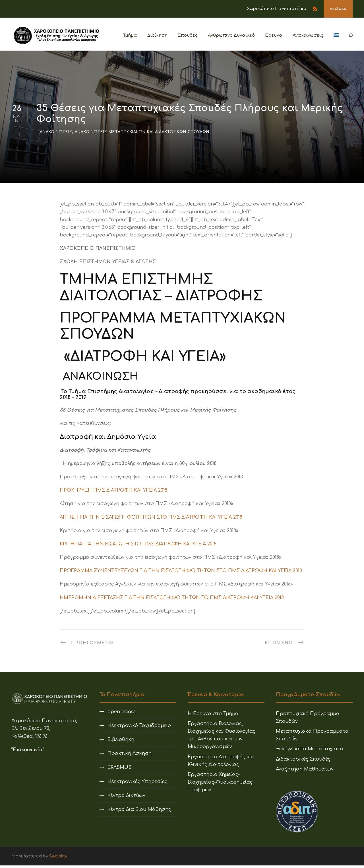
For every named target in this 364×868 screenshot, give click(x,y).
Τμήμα (130, 35)
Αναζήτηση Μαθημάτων (305, 769)
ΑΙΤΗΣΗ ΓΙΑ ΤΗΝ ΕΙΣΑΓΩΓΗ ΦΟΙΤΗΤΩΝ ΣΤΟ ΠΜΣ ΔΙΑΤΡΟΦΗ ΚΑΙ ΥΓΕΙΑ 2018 (151, 517)
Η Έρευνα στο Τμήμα (213, 713)
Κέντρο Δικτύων (126, 795)
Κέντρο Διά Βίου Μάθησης (139, 809)
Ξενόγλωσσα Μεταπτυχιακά (310, 748)
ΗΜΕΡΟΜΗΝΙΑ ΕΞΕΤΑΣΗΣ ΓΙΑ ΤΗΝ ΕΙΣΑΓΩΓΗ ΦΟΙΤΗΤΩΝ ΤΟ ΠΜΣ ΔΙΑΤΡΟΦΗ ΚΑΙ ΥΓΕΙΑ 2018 (172, 597)
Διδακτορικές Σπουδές (303, 759)
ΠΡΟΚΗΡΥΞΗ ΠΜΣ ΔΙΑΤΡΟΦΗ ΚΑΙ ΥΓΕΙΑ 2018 (113, 490)
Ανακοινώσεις (308, 35)
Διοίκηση (157, 35)
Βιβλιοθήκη (120, 739)
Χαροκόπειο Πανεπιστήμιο (276, 8)
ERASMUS (119, 767)
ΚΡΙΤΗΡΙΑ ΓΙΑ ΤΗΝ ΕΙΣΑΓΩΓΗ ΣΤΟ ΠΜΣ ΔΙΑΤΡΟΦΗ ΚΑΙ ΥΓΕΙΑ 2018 (138, 544)
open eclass (121, 711)
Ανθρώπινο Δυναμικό (231, 35)
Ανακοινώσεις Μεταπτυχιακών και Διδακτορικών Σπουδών (142, 132)
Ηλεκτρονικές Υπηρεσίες (137, 781)
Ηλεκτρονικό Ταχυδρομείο (139, 725)
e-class (338, 8)
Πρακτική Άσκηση (129, 753)
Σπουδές (188, 35)
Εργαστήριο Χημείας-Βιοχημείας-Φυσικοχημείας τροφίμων (220, 782)
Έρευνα (273, 35)
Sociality (58, 856)
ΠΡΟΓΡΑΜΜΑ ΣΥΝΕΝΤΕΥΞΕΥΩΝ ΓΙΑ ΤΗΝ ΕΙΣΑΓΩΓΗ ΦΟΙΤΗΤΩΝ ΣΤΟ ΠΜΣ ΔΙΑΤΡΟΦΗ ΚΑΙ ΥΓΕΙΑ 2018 (181, 570)
